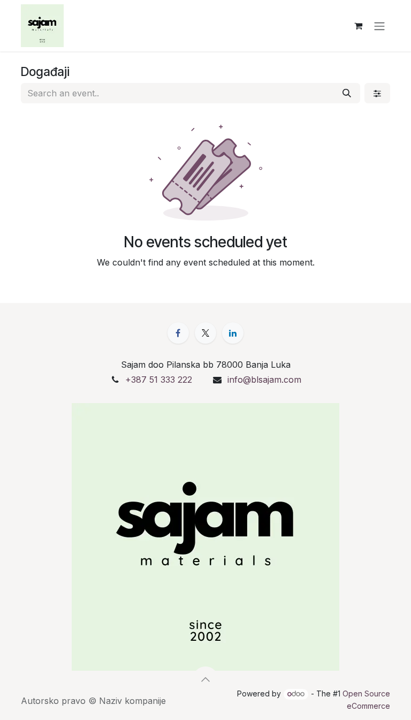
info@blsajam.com (264, 379)
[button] (205, 679)
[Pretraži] (346, 93)
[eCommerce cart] (358, 25)
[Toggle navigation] (379, 25)
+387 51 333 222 (158, 379)
